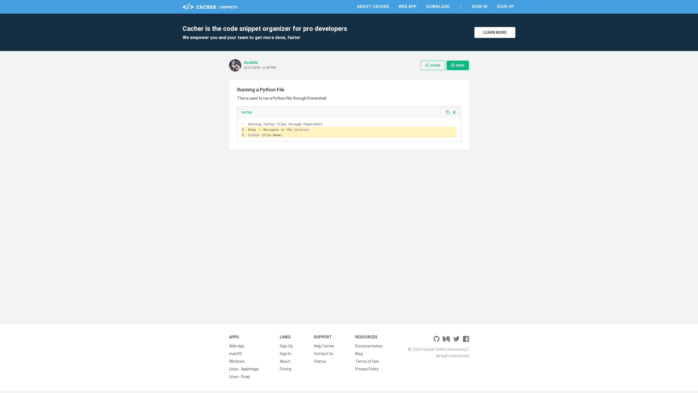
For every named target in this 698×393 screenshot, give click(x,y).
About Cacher (373, 6)
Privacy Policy (367, 369)
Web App (408, 6)
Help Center (324, 346)
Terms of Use (367, 361)
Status (320, 361)
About (285, 361)
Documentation (369, 346)
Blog (359, 353)
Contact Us (323, 353)
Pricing (285, 369)
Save (457, 65)
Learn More (495, 32)
